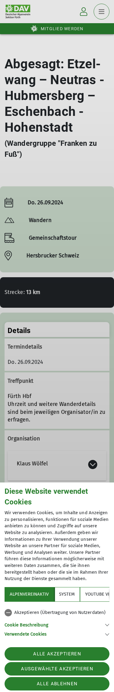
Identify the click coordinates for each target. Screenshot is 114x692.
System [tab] (67, 594)
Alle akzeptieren (57, 654)
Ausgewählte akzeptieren (57, 669)
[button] (57, 624)
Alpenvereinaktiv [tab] (29, 594)
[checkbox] (57, 613)
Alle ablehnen (57, 684)
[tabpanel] (57, 622)
